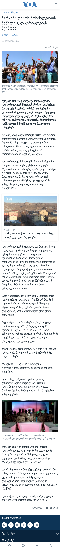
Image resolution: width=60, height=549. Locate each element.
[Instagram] (23, 545)
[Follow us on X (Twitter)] (10, 525)
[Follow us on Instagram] (23, 525)
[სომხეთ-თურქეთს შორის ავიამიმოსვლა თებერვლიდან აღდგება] (30, 211)
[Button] (51, 47)
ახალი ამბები (10, 12)
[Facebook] (9, 545)
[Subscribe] (36, 525)
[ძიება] (50, 545)
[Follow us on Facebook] (4, 525)
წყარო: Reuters (10, 35)
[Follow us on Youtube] (17, 525)
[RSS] (30, 525)
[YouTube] (37, 545)
